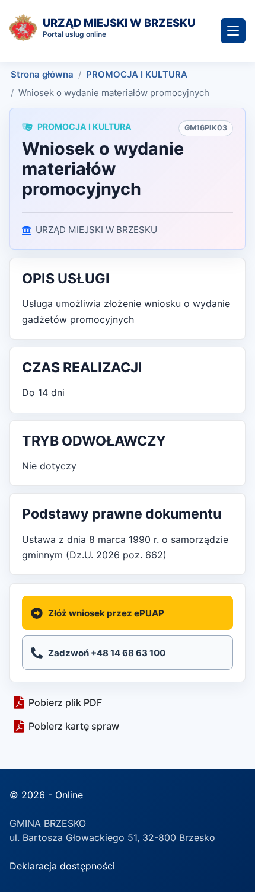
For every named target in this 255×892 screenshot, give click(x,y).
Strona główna (42, 74)
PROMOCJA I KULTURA (136, 74)
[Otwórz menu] (233, 30)
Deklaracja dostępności (62, 866)
